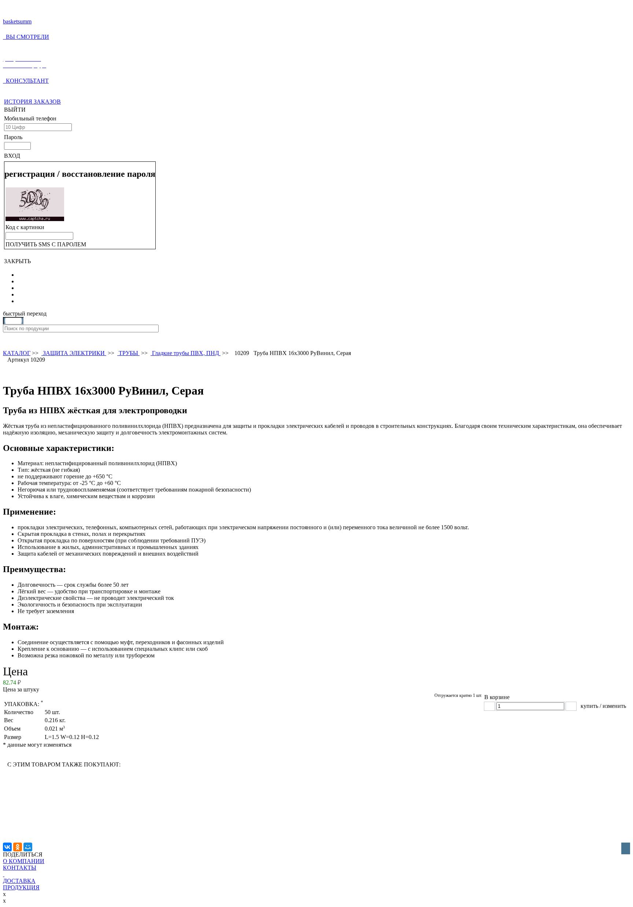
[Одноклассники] (17, 847)
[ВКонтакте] (7, 847)
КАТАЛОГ (16, 353)
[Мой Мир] (27, 847)
